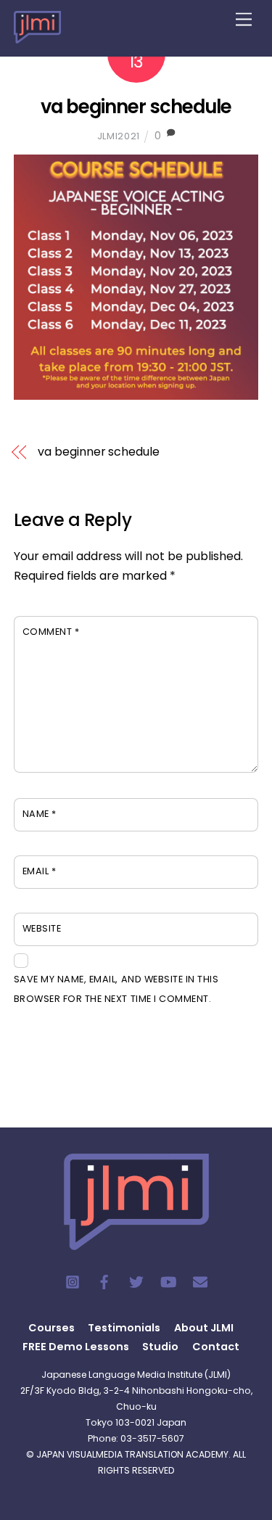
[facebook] (104, 1280)
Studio (160, 1346)
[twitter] (136, 1280)
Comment (51, 631)
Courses (51, 1327)
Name (39, 814)
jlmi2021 (118, 136)
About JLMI (204, 1327)
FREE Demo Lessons (75, 1346)
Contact (215, 1346)
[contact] (200, 1280)
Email (39, 871)
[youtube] (168, 1280)
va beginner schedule (136, 107)
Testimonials (124, 1327)
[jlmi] (37, 34)
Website (42, 928)
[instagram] (72, 1280)
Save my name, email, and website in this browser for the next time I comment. (116, 988)
